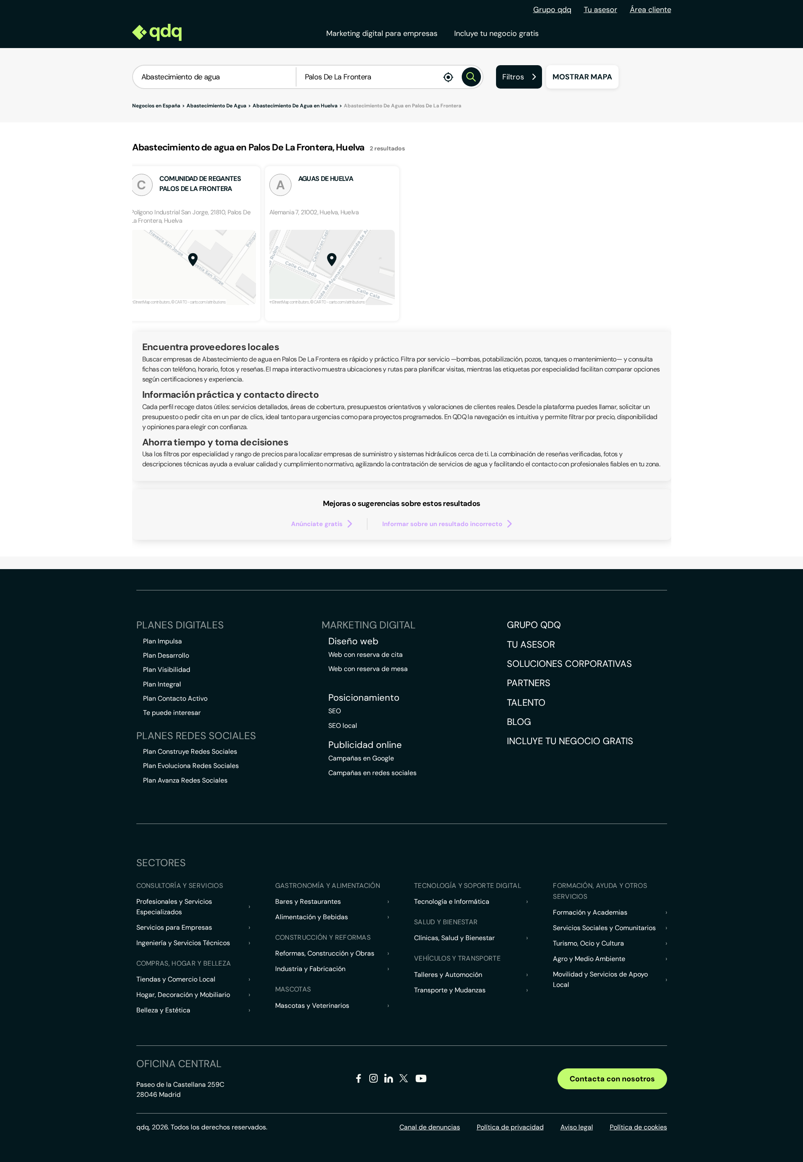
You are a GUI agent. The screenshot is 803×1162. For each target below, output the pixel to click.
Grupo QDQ (534, 625)
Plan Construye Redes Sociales (190, 751)
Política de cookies (638, 1127)
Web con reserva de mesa (368, 668)
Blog (519, 722)
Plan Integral (162, 684)
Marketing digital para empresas (381, 33)
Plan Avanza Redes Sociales (185, 780)
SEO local (342, 725)
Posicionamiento (363, 697)
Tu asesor (600, 10)
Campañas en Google (361, 758)
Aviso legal (576, 1127)
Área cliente (650, 10)
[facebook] (358, 1080)
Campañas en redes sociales (372, 772)
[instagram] (373, 1080)
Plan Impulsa (162, 641)
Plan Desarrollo (166, 655)
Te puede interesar (172, 712)
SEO (334, 711)
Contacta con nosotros (612, 1079)
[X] (403, 1080)
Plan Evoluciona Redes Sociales (191, 765)
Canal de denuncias (429, 1127)
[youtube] (420, 1081)
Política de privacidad (510, 1127)
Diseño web (353, 641)
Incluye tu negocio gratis (496, 33)
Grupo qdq (552, 10)
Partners (528, 683)
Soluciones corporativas (569, 664)
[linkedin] (388, 1080)
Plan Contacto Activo (175, 698)
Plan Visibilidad (166, 669)
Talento (526, 703)
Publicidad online (365, 745)
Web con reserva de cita (365, 654)
